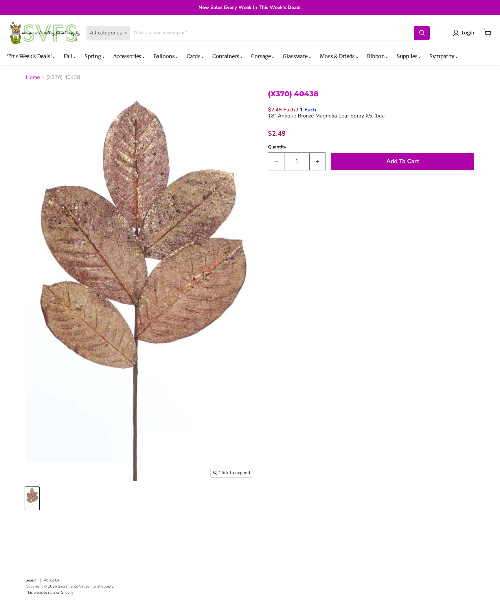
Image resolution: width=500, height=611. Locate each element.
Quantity (277, 147)
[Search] (422, 33)
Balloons (164, 56)
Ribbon (376, 56)
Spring (93, 56)
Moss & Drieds (338, 56)
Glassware (295, 56)
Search (31, 580)
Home (33, 77)
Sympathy (442, 56)
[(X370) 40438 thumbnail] (32, 498)
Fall (68, 56)
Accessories (127, 56)
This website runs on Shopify (50, 592)
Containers (226, 56)
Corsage (261, 56)
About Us (51, 580)
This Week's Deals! (30, 56)
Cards (194, 56)
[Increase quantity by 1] (318, 161)
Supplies (407, 56)
